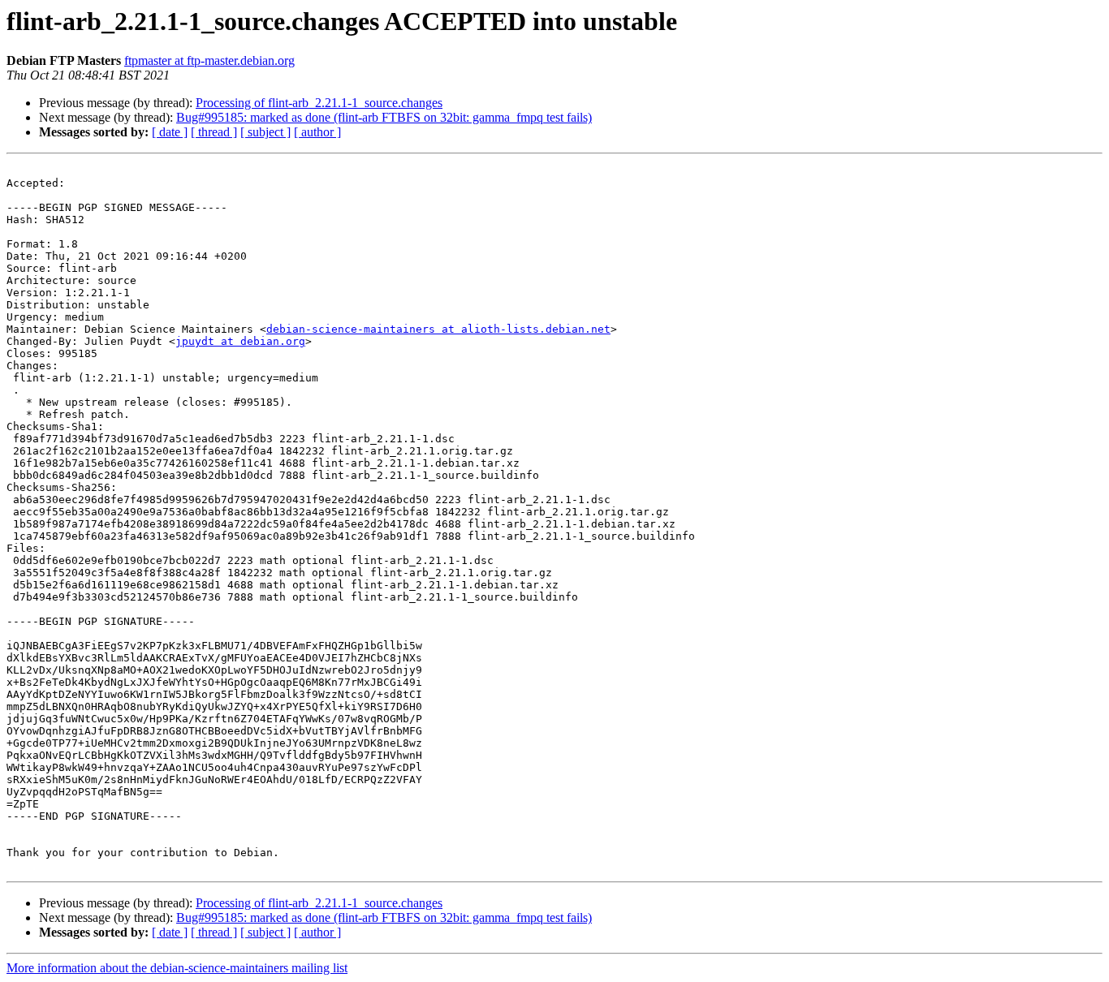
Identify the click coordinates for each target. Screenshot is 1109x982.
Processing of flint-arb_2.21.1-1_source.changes (319, 103)
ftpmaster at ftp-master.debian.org (209, 60)
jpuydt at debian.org (240, 341)
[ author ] (317, 132)
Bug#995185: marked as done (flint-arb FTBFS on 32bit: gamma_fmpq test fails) (384, 117)
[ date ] (170, 132)
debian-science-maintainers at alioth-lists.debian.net (438, 329)
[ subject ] (265, 132)
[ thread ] (214, 132)
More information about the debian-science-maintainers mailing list (176, 968)
